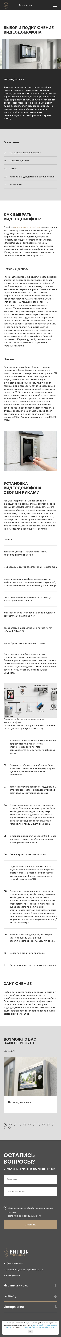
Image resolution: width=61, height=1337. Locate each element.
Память (13, 168)
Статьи (22, 16)
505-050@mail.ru (12, 1275)
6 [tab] (29, 1125)
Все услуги (9, 1051)
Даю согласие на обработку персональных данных (30, 1210)
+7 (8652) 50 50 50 (13, 1263)
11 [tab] (53, 1125)
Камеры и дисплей (19, 160)
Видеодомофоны (19, 1102)
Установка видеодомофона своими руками (32, 176)
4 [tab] (20, 1125)
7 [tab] (34, 1125)
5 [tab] (25, 1125)
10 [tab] (48, 1125)
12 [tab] (5, 1127)
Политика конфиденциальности (24, 1216)
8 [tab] (39, 1125)
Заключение (16, 184)
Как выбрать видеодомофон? (25, 152)
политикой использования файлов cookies (40, 1327)
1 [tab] (5, 1124)
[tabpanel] (30, 1085)
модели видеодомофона (27, 227)
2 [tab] (10, 1125)
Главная (8, 16)
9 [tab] (43, 1125)
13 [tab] (9, 1127)
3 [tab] (15, 1125)
